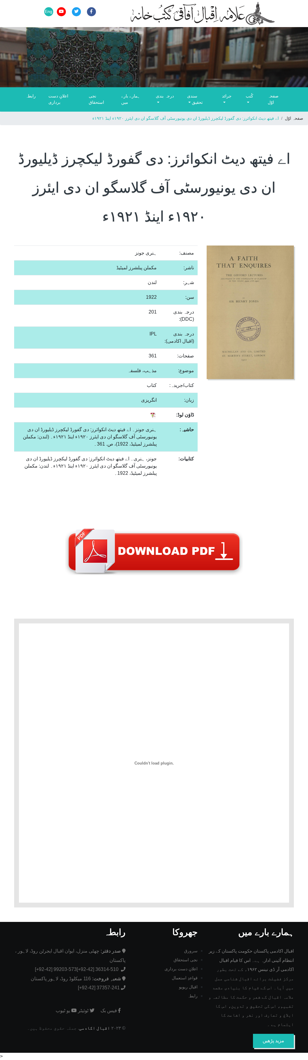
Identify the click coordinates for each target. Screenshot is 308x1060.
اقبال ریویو (188, 986)
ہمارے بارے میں (130, 99)
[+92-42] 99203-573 (56, 969)
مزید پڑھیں (273, 1040)
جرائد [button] (227, 96)
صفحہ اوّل (273, 99)
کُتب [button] (249, 96)
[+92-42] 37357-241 (99, 987)
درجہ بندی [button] (165, 96)
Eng (48, 11)
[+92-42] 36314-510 (98, 969)
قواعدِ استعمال (185, 977)
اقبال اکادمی (94, 1028)
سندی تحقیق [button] (195, 99)
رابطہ (31, 96)
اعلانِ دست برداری (58, 99)
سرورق (191, 950)
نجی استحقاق (96, 99)
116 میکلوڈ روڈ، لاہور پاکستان (76, 978)
